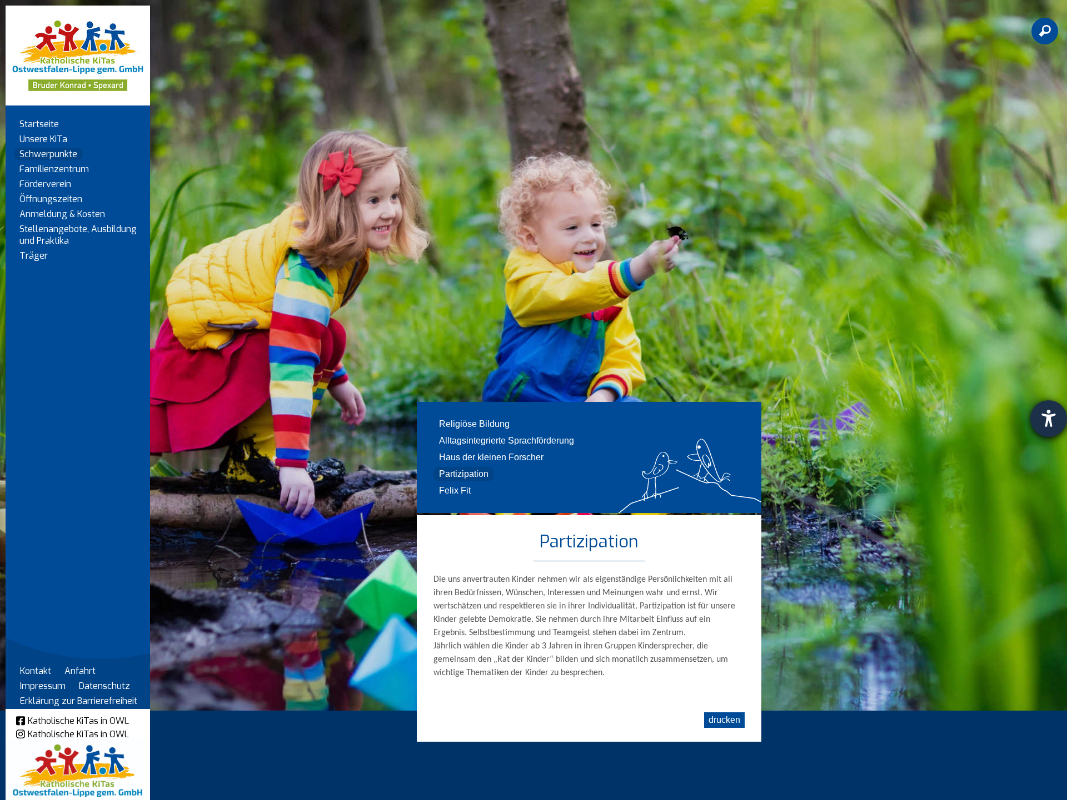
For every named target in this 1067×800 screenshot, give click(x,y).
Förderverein (45, 184)
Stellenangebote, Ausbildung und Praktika (78, 234)
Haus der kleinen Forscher (491, 457)
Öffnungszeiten (50, 199)
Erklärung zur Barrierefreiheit (78, 701)
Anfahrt (80, 671)
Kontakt (35, 671)
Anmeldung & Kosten (62, 214)
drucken (724, 719)
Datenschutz (104, 686)
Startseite (39, 124)
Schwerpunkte (48, 154)
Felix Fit (455, 490)
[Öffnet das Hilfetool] (1048, 418)
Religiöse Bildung (474, 424)
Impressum (43, 686)
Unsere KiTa (43, 139)
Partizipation (463, 474)
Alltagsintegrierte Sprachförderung (506, 440)
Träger (33, 255)
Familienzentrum (54, 169)
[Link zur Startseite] (78, 50)
